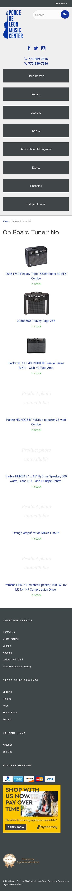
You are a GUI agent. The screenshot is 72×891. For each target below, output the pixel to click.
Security (7, 719)
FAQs (5, 705)
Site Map (7, 751)
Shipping (7, 692)
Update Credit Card (13, 659)
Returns (7, 698)
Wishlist (7, 646)
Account (60, 3)
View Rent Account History (17, 666)
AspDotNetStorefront (12, 884)
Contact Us (9, 632)
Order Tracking (11, 639)
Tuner (5, 221)
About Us (7, 744)
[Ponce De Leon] (15, 24)
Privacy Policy (10, 712)
